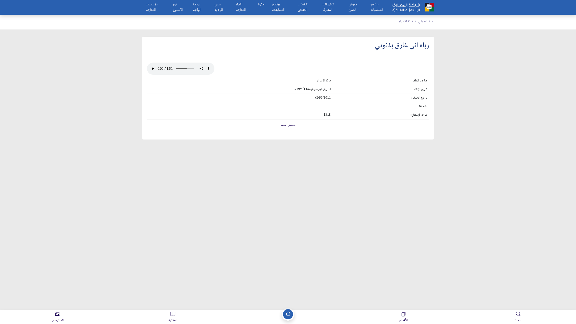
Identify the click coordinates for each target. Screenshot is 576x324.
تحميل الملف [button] (288, 125)
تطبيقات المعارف (328, 7)
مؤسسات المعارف (152, 7)
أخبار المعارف (241, 7)
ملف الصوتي (425, 21)
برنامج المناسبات (377, 7)
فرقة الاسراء (406, 21)
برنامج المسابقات (278, 7)
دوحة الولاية (197, 7)
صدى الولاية (218, 7)
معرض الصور (353, 7)
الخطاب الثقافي (303, 7)
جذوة (261, 5)
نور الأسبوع (178, 7)
